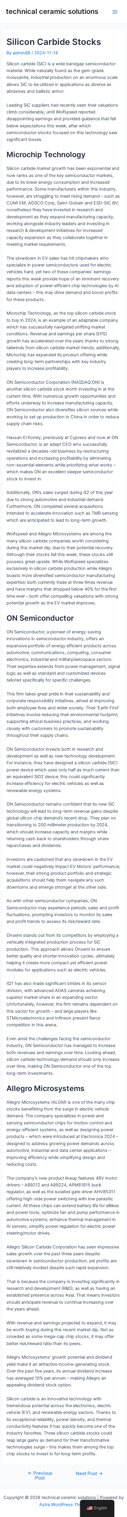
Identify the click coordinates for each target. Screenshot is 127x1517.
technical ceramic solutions (52, 11)
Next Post (89, 1473)
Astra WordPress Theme (63, 1504)
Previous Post (40, 1475)
